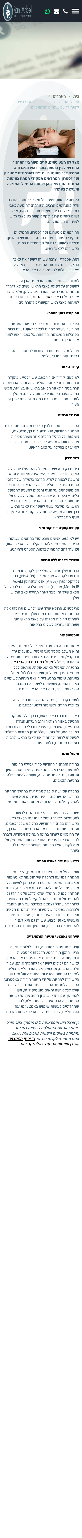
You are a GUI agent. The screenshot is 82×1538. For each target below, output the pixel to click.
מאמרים (59, 96)
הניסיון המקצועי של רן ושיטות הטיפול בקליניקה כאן (43, 1041)
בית (76, 96)
